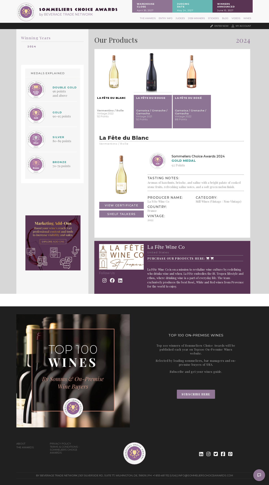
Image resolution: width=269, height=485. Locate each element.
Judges (180, 18)
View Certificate (121, 205)
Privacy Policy (60, 443)
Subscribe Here (196, 394)
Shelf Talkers (121, 214)
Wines (247, 18)
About (20, 443)
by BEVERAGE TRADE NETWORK (66, 14)
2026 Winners (196, 18)
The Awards (148, 18)
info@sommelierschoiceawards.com (205, 475)
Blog (225, 18)
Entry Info (166, 18)
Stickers (213, 18)
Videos (236, 18)
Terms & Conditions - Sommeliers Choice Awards (65, 449)
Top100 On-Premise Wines (213, 349)
